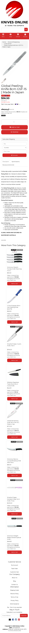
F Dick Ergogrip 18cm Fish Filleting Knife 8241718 (13, 307)
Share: (3, 95)
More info (11, 109)
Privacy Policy (14, 600)
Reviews (5, 165)
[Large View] (3, 81)
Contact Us (14, 584)
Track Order (14, 568)
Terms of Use (14, 597)
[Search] (26, 29)
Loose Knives (7, 43)
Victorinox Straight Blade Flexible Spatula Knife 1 (14, 537)
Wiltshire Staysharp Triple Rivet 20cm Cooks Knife (13, 384)
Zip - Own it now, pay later (14, 607)
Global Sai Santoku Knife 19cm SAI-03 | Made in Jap (13, 422)
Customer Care (14, 572)
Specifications (15, 161)
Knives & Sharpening (13, 42)
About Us (14, 577)
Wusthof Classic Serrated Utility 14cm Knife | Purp (13, 499)
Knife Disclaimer (14, 604)
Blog (14, 581)
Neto (20, 630)
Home (4, 42)
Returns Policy (14, 593)
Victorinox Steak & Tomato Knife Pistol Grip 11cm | (14, 268)
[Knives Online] (14, 13)
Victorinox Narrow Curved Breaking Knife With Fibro (14, 460)
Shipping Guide (14, 590)
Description (5, 161)
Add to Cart (15, 127)
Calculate (15, 155)
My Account (14, 565)
